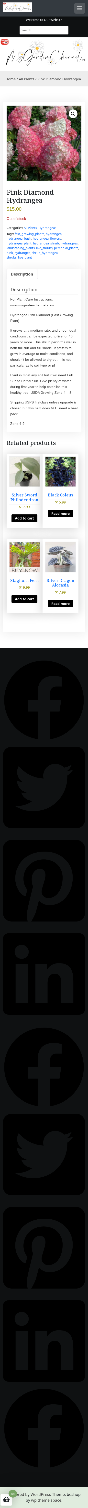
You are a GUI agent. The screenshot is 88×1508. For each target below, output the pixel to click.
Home (10, 78)
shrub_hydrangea (45, 253)
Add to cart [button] (24, 518)
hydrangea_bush (19, 238)
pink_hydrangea (18, 253)
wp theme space (46, 1500)
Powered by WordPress (29, 1494)
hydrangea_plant (19, 243)
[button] (73, 113)
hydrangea (54, 234)
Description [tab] (22, 274)
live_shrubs (44, 248)
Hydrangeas (47, 228)
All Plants (26, 78)
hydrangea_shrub (46, 243)
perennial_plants (66, 248)
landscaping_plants (21, 248)
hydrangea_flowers (47, 238)
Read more (60, 513)
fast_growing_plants (29, 234)
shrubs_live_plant (19, 257)
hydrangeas (69, 243)
